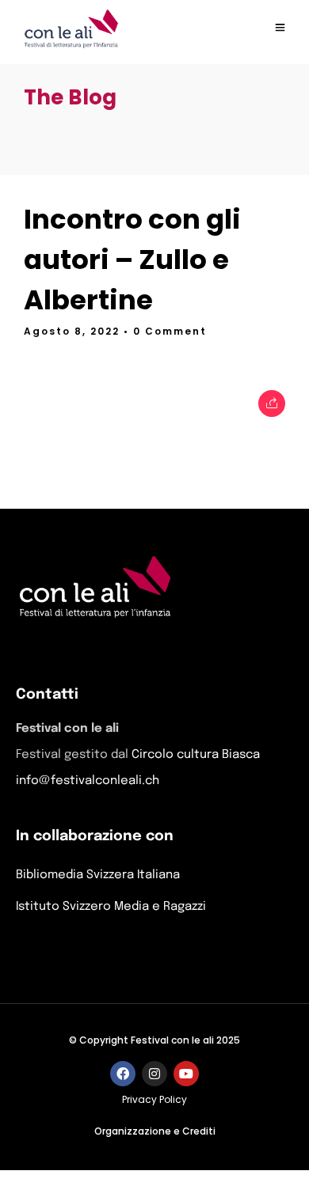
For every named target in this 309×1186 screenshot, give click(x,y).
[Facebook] (122, 1073)
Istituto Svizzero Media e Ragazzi (111, 906)
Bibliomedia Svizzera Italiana (98, 875)
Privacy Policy (154, 1099)
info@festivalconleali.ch (87, 781)
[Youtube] (186, 1073)
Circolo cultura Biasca (196, 754)
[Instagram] (154, 1073)
